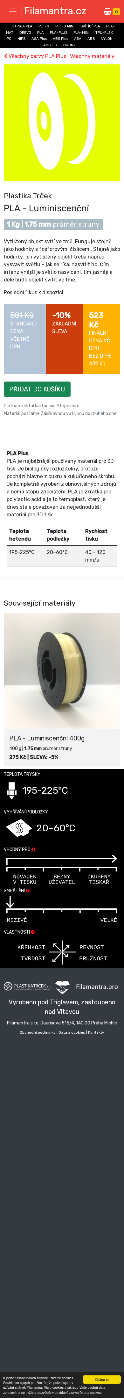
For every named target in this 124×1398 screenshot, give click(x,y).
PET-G (43, 26)
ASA (77, 38)
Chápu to (102, 1379)
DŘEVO (25, 32)
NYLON (107, 38)
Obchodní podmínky (38, 1032)
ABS (91, 38)
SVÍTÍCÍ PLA (90, 26)
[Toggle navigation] (13, 11)
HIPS (21, 38)
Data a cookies (72, 1032)
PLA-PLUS (58, 32)
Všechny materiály (92, 56)
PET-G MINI (64, 26)
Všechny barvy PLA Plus (36, 56)
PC (9, 38)
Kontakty (96, 1032)
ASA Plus (39, 38)
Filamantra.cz (55, 11)
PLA (40, 32)
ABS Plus (60, 38)
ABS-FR (50, 45)
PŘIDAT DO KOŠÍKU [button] (37, 389)
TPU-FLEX (104, 32)
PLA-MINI (81, 32)
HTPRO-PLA (22, 26)
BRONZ (69, 45)
